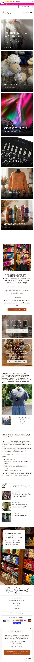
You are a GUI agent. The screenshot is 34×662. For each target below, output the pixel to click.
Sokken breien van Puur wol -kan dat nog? (21, 495)
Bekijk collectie (10, 227)
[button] (25, 6)
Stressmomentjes (19, 515)
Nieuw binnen (17, 603)
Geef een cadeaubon (17, 361)
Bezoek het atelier (17, 309)
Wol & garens (17, 598)
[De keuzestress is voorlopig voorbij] (6, 506)
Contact (17, 608)
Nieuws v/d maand (16, 617)
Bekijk (6, 164)
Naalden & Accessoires (17, 600)
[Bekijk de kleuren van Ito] (17, 326)
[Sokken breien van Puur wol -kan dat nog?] (6, 495)
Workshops (17, 606)
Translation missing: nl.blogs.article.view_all (21, 485)
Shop (5, 196)
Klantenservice (16, 613)
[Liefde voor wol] (17, 556)
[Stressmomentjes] (6, 517)
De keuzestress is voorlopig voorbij (19, 506)
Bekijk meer (8, 47)
